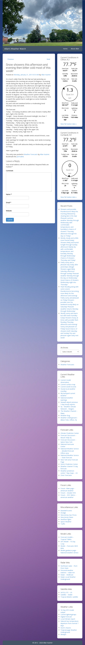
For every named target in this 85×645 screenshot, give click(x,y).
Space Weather (66, 522)
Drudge (63, 513)
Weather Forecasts (31, 154)
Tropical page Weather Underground (69, 631)
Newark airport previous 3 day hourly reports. (69, 403)
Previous (11, 59)
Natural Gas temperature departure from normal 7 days (69, 623)
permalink (20, 157)
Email (8, 202)
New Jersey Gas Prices (69, 515)
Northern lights (66, 519)
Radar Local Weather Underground (68, 578)
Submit (9, 220)
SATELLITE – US (66, 592)
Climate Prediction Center (70, 433)
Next (48, 59)
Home (65, 49)
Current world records (68, 387)
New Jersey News (67, 517)
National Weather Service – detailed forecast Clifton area (70, 451)
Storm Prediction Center (69, 464)
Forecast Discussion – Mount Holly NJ (68, 436)
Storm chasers (66, 628)
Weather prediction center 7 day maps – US (69, 472)
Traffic (63, 524)
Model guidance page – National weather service (69, 551)
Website (9, 211)
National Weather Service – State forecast (70, 456)
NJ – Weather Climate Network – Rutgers (68, 408)
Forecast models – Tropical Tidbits (67, 538)
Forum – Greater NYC (68, 493)
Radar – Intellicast (67, 575)
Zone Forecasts (66, 475)
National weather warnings (67, 399)
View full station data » (69, 124)
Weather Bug (65, 415)
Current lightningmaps (68, 614)
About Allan (75, 49)
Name (9, 194)
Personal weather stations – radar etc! (68, 571)
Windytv (63, 634)
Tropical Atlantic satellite (69, 597)
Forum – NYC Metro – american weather (68, 496)
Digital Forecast (66, 617)
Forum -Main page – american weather (68, 489)
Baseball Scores (66, 511)
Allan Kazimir (46, 75)
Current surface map (68, 384)
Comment (9, 171)
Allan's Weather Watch (15, 48)
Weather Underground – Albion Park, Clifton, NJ (69, 419)
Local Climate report (68, 619)
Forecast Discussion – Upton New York (68, 441)
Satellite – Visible (66, 595)
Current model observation (66, 381)
